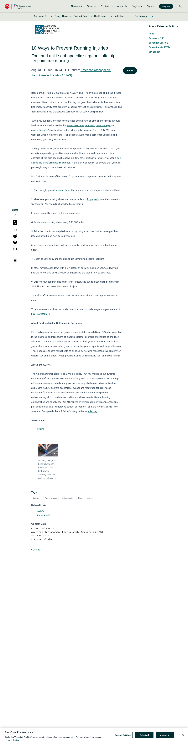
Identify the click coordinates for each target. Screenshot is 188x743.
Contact (35, 549)
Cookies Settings (123, 735)
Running (36, 498)
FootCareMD (44, 515)
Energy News (61, 16)
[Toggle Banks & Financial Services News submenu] (91, 16)
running (40, 429)
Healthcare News (101, 16)
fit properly (93, 199)
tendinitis (90, 125)
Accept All (165, 735)
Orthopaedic (67, 498)
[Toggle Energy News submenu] (70, 16)
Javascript (154, 51)
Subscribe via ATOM (159, 47)
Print (151, 33)
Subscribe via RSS (158, 42)
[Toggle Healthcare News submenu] (111, 16)
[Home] (18, 6)
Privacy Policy (12, 740)
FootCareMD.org (40, 314)
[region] (94, 735)
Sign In (150, 6)
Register (166, 6)
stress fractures (75, 125)
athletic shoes (63, 190)
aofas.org (92, 411)
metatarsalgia (103, 125)
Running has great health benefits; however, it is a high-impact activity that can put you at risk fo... (47, 469)
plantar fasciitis (39, 130)
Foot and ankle (51, 498)
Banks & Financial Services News (81, 16)
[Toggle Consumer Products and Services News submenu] (51, 16)
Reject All (144, 735)
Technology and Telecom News (142, 16)
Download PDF (156, 38)
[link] (76, 6)
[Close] (183, 735)
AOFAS (40, 510)
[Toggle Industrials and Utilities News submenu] (132, 16)
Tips (80, 498)
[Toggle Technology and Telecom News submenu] (152, 16)
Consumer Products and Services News (41, 16)
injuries (90, 498)
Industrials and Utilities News (122, 16)
